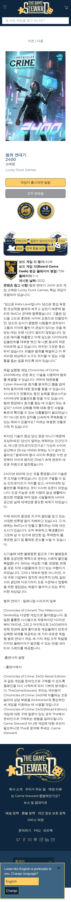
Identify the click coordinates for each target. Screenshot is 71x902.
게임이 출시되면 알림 (35, 182)
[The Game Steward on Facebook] (24, 840)
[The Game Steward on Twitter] (18, 840)
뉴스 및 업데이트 (35, 802)
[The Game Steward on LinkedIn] (47, 840)
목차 (9, 241)
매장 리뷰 (55, 789)
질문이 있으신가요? (42, 241)
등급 (51, 248)
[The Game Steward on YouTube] (30, 840)
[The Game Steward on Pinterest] (35, 840)
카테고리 (21, 241)
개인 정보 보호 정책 (51, 813)
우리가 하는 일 (35, 789)
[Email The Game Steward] (53, 840)
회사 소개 (15, 789)
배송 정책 (12, 813)
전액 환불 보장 (35, 248)
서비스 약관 (35, 820)
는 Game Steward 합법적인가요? (35, 796)
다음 (40, 41)
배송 (20, 248)
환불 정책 (28, 813)
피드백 (48, 830)
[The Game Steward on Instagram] (41, 840)
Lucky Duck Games (21, 170)
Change (11, 890)
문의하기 (25, 830)
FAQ (62, 241)
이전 (31, 41)
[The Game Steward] (35, 7)
